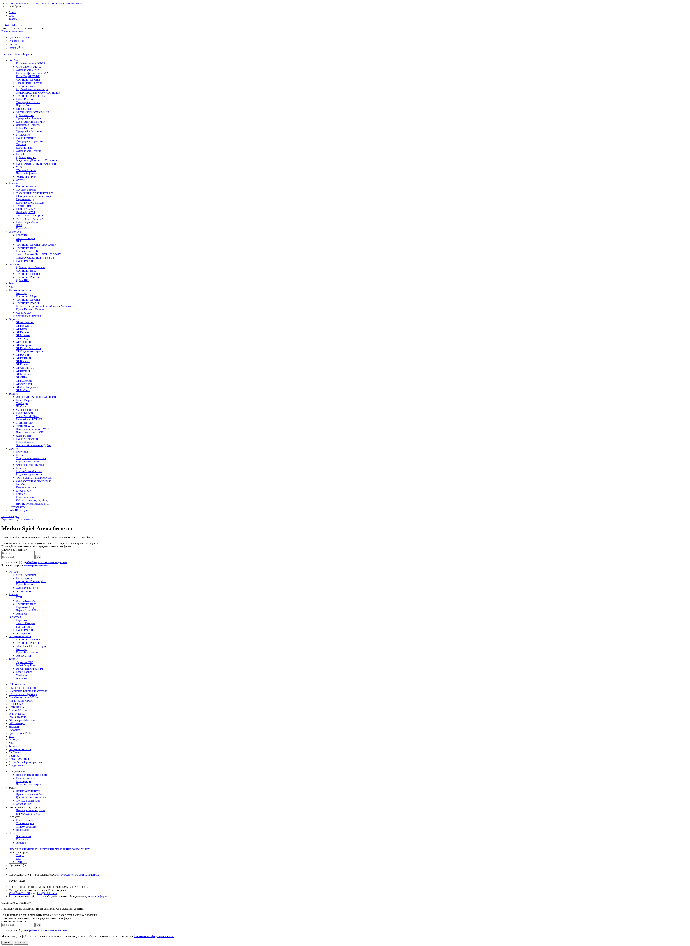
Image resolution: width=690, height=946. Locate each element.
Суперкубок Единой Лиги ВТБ (35, 257)
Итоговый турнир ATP (30, 432)
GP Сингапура (25, 367)
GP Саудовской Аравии (30, 351)
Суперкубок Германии (29, 141)
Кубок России (24, 260)
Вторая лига (23, 108)
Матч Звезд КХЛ (26, 600)
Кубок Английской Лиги (31, 121)
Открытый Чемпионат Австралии (37, 396)
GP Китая (21, 328)
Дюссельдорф (25, 519)
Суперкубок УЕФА (28, 69)
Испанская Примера (28, 124)
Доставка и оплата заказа (31, 797)
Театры (13, 18)
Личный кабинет (12, 54)
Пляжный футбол (26, 173)
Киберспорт (23, 490)
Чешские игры (25, 205)
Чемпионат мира (26, 86)
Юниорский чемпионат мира (34, 196)
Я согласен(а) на (36, 562)
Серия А (21, 144)
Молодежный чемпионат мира (34, 192)
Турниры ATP (24, 422)
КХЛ (19, 597)
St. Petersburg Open (27, 409)
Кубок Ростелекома (27, 652)
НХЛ (19, 225)
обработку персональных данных (46, 562)
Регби (19, 455)
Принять (7, 942)
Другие (13, 448)
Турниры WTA (25, 425)
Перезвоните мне (12, 31)
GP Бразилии (24, 380)
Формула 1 (15, 319)
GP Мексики (23, 374)
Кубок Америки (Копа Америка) (36, 163)
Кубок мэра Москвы (28, 222)
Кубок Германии (26, 137)
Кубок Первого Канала (30, 202)
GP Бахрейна (24, 325)
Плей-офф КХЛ (25, 212)
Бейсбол (21, 467)
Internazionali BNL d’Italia (31, 419)
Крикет (20, 493)
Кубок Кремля (24, 412)
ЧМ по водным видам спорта (34, 477)
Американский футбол (30, 464)
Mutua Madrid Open (27, 416)
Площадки (22, 829)
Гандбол (21, 484)
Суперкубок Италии (28, 150)
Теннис (13, 393)
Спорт (12, 12)
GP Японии (23, 370)
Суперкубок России (28, 102)
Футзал (20, 179)
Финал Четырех (25, 238)
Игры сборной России (29, 610)
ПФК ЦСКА (16, 707)
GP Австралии (25, 322)
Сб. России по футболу (23, 694)
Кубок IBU (22, 280)
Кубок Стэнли (24, 228)
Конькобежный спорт (29, 471)
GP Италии (22, 364)
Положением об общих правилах (78, 874)
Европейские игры (27, 461)
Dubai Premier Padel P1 (29, 668)
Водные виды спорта (29, 474)
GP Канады (23, 338)
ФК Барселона (17, 716)
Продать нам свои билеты (32, 794)
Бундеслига (23, 134)
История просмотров (29, 784)
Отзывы (16, 47)
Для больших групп (28, 813)
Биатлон (14, 264)
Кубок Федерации (27, 438)
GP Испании (23, 332)
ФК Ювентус (17, 723)
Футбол (13, 60)
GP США (21, 377)
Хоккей (13, 183)
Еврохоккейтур (25, 199)
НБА (19, 241)
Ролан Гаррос (24, 400)
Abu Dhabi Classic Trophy (31, 646)
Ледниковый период (28, 315)
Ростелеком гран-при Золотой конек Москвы (43, 306)
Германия (7, 519)
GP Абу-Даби (24, 383)
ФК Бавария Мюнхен (22, 720)
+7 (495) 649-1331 (19, 893)
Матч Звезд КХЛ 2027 (29, 218)
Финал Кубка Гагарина (30, 215)
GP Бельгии (23, 361)
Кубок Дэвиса (24, 442)
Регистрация (23, 781)
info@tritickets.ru (47, 893)
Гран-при (21, 293)
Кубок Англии (25, 115)
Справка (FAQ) (25, 803)
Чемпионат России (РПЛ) (31, 581)
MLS (19, 166)
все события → (25, 655)
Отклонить (21, 942)
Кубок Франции (26, 157)
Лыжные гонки (25, 497)
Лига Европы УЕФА (28, 66)
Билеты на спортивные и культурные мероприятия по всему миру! (42, 2)
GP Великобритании (28, 348)
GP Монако (23, 335)
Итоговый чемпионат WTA (33, 429)
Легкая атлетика (26, 487)
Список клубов (25, 823)
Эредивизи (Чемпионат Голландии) (37, 160)
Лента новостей (25, 820)
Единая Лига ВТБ (20, 733)
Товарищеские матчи (29, 82)
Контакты (15, 43)
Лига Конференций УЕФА (32, 73)
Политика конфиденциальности (154, 936)
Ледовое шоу (24, 312)
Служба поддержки (28, 800)
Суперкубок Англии (28, 118)
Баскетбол (15, 231)
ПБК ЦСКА (16, 703)
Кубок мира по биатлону (31, 267)
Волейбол (22, 451)
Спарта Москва (18, 710)
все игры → (23, 613)
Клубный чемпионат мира (32, 89)
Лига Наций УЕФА (28, 76)
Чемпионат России (27, 277)
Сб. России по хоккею (22, 687)
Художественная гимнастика (33, 480)
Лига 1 (20, 154)
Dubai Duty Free (25, 665)
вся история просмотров (36, 565)
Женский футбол (26, 176)
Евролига (21, 234)
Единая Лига (24, 626)
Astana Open (23, 435)
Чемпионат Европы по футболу (28, 690)
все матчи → (23, 590)
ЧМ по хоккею (17, 684)
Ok (38, 557)
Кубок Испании (25, 128)
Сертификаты (17, 506)
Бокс (11, 283)
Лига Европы (24, 578)
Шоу (11, 15)
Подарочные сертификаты (32, 774)
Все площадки (10, 516)
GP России (22, 354)
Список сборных (26, 826)
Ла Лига (14, 752)
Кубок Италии (24, 147)
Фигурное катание (20, 289)
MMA (12, 286)
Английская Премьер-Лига (32, 111)
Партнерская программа (30, 810)
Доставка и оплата (20, 37)
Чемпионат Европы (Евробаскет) (36, 244)
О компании (16, 40)
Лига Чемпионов (26, 574)
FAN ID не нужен (19, 510)
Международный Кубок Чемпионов (38, 92)
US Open (21, 406)
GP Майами (23, 390)
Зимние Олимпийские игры (33, 503)
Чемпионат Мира (26, 296)
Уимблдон (22, 403)
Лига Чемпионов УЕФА (30, 63)
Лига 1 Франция (19, 758)
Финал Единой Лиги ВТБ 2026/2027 (38, 254)
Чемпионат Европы (28, 79)
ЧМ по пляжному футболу (32, 500)
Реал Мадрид (17, 713)
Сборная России (26, 170)
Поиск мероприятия (28, 790)
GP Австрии (23, 345)
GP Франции (24, 341)
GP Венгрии (23, 357)
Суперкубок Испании (29, 131)
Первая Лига (23, 105)
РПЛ (11, 736)
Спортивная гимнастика (31, 458)
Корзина (28, 54)
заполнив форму (98, 896)
